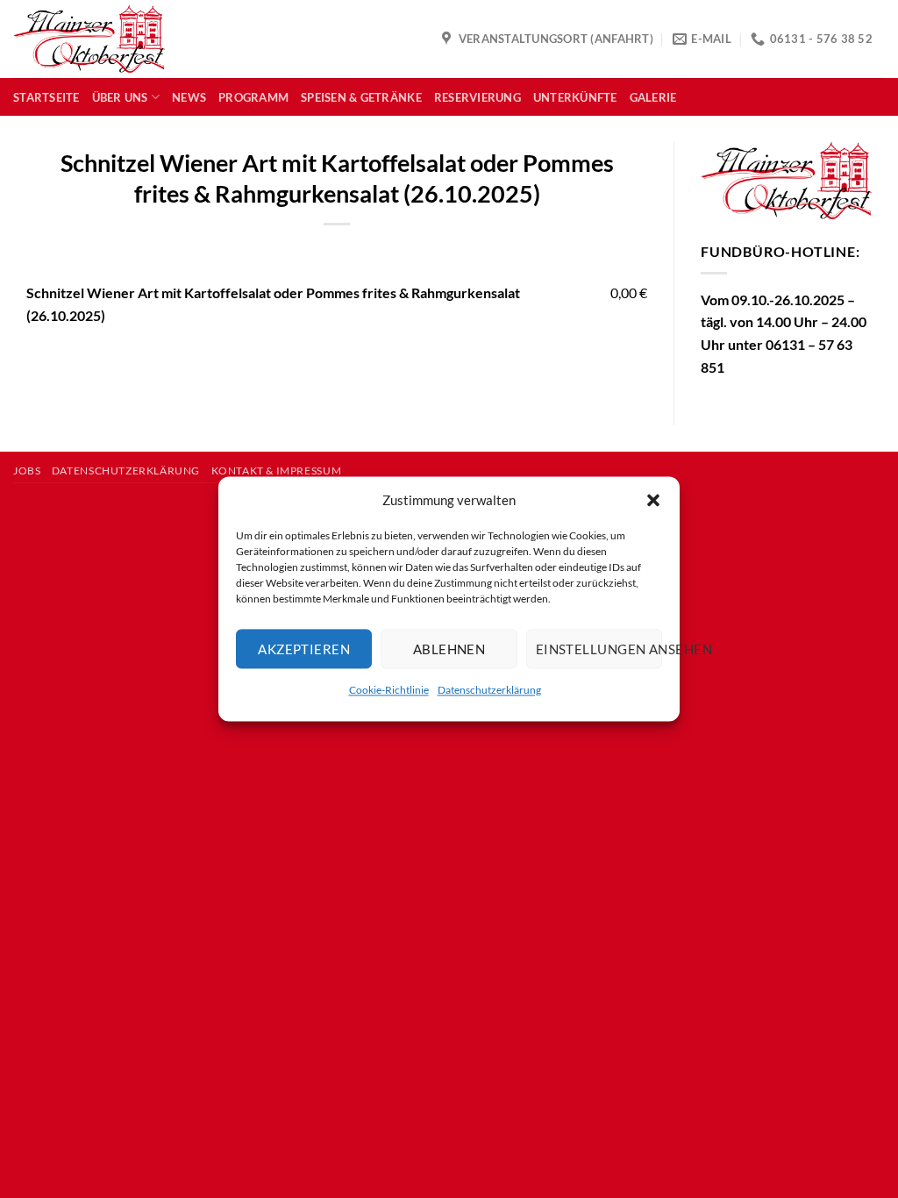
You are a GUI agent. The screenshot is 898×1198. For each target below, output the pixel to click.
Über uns (120, 97)
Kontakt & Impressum (276, 470)
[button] (653, 500)
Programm (253, 97)
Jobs (26, 470)
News (189, 97)
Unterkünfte (575, 97)
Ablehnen (449, 649)
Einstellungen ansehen (599, 649)
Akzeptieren (304, 649)
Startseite (46, 97)
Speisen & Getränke (361, 97)
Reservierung (477, 97)
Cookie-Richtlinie (389, 689)
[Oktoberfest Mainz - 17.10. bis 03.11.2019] (89, 39)
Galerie (653, 97)
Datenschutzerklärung (489, 689)
